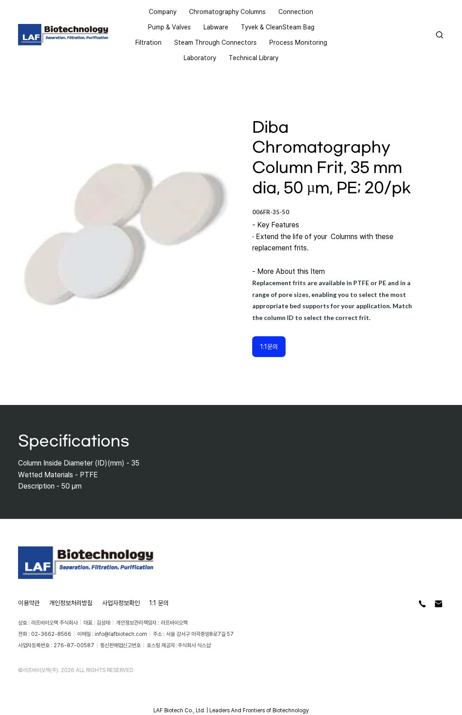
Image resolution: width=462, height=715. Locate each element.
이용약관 (29, 602)
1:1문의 (269, 346)
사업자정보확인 (121, 602)
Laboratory (200, 57)
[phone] (422, 603)
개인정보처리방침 (70, 602)
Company (162, 11)
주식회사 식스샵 (194, 645)
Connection (295, 11)
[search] (439, 34)
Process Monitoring (298, 42)
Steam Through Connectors (215, 42)
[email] (438, 603)
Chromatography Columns (227, 11)
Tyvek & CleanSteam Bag (277, 27)
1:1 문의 (159, 602)
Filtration (148, 42)
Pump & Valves (169, 27)
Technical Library (253, 57)
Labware (215, 27)
